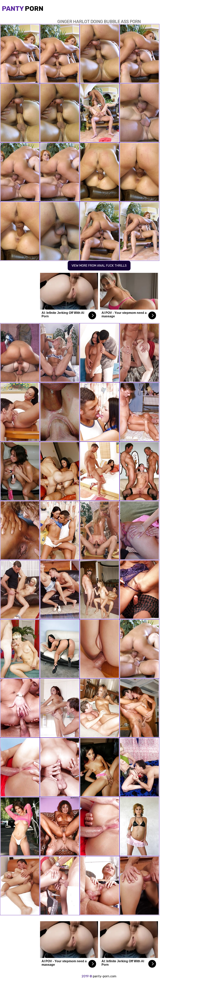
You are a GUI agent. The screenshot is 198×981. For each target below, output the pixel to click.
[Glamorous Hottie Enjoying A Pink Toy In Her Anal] (60, 708)
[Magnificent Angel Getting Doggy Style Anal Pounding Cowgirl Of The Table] (20, 589)
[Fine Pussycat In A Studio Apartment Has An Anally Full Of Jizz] (20, 767)
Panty (22, 9)
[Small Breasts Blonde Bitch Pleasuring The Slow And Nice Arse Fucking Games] (60, 589)
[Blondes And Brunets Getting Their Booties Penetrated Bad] (60, 826)
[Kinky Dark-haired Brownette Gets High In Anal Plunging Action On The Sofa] (99, 352)
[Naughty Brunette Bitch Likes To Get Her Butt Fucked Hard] (99, 471)
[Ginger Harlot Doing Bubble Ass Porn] (139, 648)
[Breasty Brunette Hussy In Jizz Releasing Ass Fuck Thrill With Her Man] (139, 885)
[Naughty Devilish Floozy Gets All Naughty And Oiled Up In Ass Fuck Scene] (20, 885)
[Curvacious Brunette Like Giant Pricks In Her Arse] (20, 352)
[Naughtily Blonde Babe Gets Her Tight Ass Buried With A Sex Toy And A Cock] (99, 885)
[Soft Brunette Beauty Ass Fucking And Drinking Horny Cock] (139, 352)
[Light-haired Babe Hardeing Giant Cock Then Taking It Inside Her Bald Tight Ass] (60, 412)
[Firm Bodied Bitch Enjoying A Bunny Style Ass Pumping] (20, 412)
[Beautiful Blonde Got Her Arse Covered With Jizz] (60, 885)
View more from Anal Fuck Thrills (99, 265)
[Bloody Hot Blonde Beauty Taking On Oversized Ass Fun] (60, 352)
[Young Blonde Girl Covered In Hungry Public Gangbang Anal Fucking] (139, 530)
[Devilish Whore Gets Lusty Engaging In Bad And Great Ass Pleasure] (20, 530)
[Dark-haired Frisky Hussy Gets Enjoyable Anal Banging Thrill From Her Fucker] (60, 530)
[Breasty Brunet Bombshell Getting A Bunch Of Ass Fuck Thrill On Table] (99, 412)
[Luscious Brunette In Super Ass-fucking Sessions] (139, 589)
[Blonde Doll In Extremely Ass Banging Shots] (99, 530)
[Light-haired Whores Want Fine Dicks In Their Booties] (139, 412)
